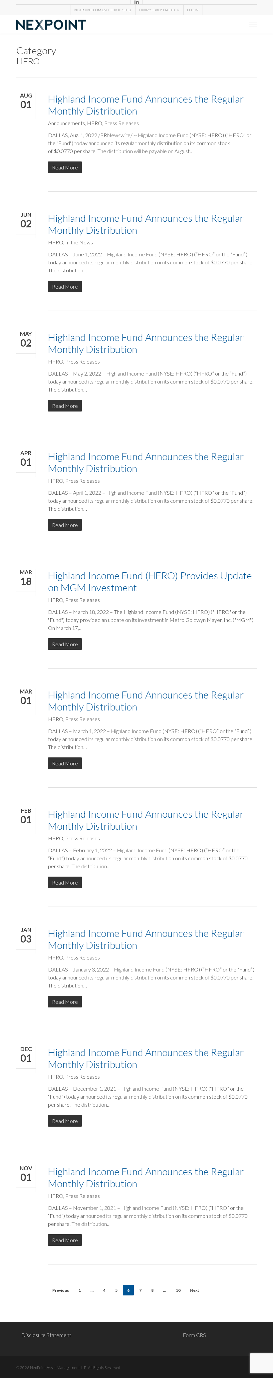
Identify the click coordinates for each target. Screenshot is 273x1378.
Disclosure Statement (46, 1335)
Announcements (66, 123)
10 (178, 1290)
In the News (79, 242)
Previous (60, 1290)
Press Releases (121, 123)
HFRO (94, 123)
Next (194, 1290)
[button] (253, 24)
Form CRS (194, 1335)
